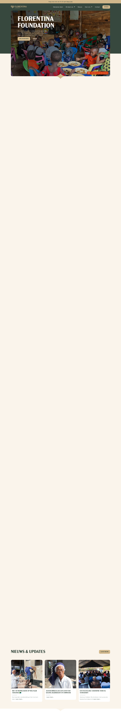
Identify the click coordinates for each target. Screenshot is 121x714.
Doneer (106, 7)
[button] (70, 7)
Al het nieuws (104, 651)
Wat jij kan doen (24, 38)
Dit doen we (69, 7)
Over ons (87, 7)
